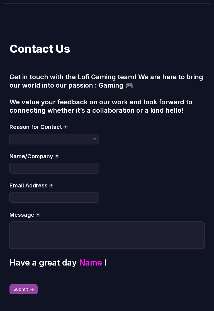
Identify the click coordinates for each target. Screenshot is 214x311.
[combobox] (54, 139)
